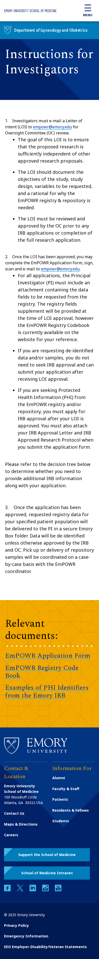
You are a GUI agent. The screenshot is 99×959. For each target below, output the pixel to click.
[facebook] (8, 889)
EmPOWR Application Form (47, 656)
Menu (87, 15)
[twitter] (20, 889)
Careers (11, 834)
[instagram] (46, 889)
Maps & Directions (21, 824)
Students (60, 820)
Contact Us (14, 813)
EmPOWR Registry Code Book (41, 672)
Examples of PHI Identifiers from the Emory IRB (47, 692)
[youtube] (58, 889)
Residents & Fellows (70, 810)
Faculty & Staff (65, 788)
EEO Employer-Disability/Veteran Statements (45, 946)
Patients (60, 799)
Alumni (58, 777)
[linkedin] (33, 889)
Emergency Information (26, 936)
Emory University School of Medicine (30, 10)
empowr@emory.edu (52, 127)
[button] (47, 854)
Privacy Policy (16, 925)
